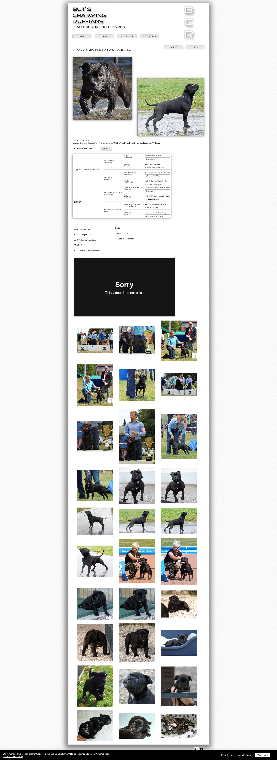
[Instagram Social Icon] (196, 749)
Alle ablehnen (244, 755)
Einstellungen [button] (227, 755)
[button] (188, 24)
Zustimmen (262, 755)
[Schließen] (273, 755)
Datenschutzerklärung (13, 756)
